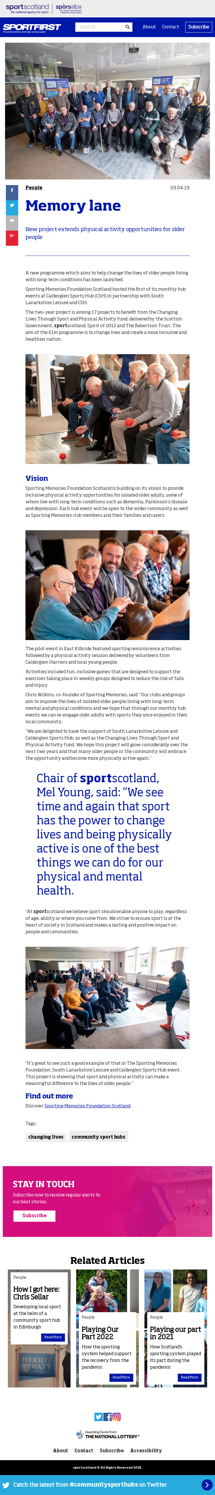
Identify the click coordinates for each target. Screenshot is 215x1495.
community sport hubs (98, 1137)
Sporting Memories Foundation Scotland (87, 1106)
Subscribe (198, 27)
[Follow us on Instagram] (116, 1416)
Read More (53, 1337)
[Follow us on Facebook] (107, 1416)
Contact (170, 27)
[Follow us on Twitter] (98, 1416)
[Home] (32, 28)
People (33, 188)
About (149, 27)
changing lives (46, 1137)
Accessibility (146, 1451)
